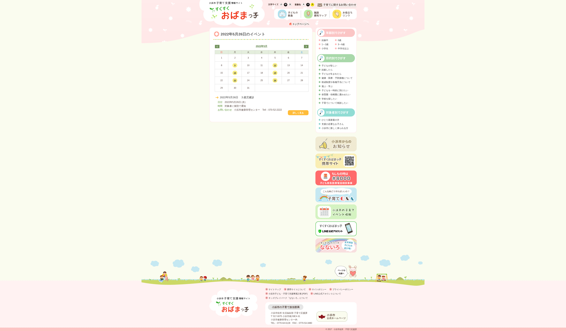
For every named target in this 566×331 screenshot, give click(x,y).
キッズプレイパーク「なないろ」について (288, 298)
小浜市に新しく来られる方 (335, 128)
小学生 (325, 48)
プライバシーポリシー (343, 289)
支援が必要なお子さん (333, 124)
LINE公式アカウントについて (327, 294)
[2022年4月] (217, 46)
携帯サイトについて (296, 289)
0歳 (339, 40)
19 (275, 73)
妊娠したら (327, 70)
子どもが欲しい (329, 65)
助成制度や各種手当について (336, 82)
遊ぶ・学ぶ (327, 86)
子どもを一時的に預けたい (335, 90)
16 (235, 73)
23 (235, 80)
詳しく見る (298, 113)
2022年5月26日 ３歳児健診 (237, 97)
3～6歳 (341, 44)
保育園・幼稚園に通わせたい (336, 94)
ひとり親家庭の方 (330, 120)
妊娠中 (325, 40)
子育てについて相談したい (335, 103)
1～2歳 (325, 44)
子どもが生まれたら (332, 74)
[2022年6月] (306, 46)
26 (275, 80)
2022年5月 (261, 46)
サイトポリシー (319, 289)
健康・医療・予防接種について (337, 78)
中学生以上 (343, 48)
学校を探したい (329, 99)
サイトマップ (275, 289)
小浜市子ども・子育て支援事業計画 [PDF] (288, 294)
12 (275, 65)
